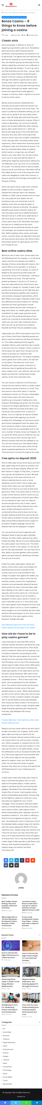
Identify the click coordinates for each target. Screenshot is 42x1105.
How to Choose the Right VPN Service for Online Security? (10, 955)
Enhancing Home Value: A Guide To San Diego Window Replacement (10, 982)
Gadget (5, 1056)
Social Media (7, 1077)
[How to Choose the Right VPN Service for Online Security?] (11, 945)
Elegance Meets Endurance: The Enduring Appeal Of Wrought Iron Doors (30, 982)
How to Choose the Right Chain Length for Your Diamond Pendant (30, 957)
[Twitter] (11, 860)
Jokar (6, 35)
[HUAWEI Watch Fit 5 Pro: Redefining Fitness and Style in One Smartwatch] (11, 998)
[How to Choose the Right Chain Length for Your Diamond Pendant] (31, 945)
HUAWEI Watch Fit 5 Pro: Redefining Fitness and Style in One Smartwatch (9, 1008)
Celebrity (6, 1039)
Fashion (6, 1053)
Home (5, 12)
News (5, 1063)
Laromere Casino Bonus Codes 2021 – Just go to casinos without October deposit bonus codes (30, 905)
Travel (5, 1080)
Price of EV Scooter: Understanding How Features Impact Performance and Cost (30, 1009)
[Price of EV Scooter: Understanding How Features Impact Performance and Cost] (31, 998)
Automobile (7, 1032)
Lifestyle (6, 1060)
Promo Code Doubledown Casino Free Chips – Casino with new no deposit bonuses (30, 921)
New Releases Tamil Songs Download (22, 12)
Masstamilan (7, 1084)
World (5, 1073)
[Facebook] (6, 860)
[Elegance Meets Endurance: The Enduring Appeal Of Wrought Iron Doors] (31, 972)
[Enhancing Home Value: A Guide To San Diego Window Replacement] (11, 972)
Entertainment (8, 1049)
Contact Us (21, 1096)
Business (6, 1035)
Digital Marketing (9, 1042)
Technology (7, 1070)
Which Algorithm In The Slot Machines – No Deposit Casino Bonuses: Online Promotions (10, 921)
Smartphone (7, 1067)
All (4, 1029)
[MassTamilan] (11, 5)
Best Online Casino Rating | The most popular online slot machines (9, 904)
